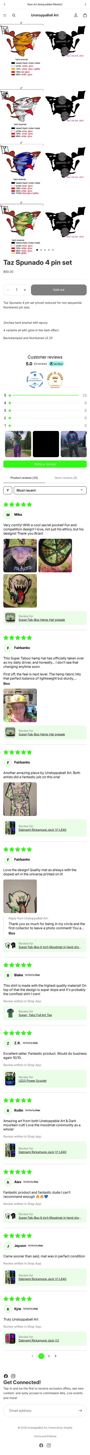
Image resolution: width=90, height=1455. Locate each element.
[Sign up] (80, 1410)
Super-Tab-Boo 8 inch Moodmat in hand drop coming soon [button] (50, 947)
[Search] (13, 15)
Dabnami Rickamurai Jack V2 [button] (39, 1340)
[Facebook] (5, 1376)
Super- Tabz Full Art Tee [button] (35, 1015)
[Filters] (7, 490)
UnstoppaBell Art (37, 1427)
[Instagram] (13, 1376)
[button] (45, 395)
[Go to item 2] (46, 444)
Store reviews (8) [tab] (66, 477)
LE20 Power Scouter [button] (33, 1080)
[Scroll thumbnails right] (81, 444)
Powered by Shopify (60, 1427)
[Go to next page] (56, 1356)
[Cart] (85, 15)
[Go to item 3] (74, 444)
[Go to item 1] (18, 444)
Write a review (45, 464)
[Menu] (5, 15)
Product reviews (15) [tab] (24, 477)
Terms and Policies (45, 1436)
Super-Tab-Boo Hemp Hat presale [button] (42, 619)
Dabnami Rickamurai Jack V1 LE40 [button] (42, 829)
